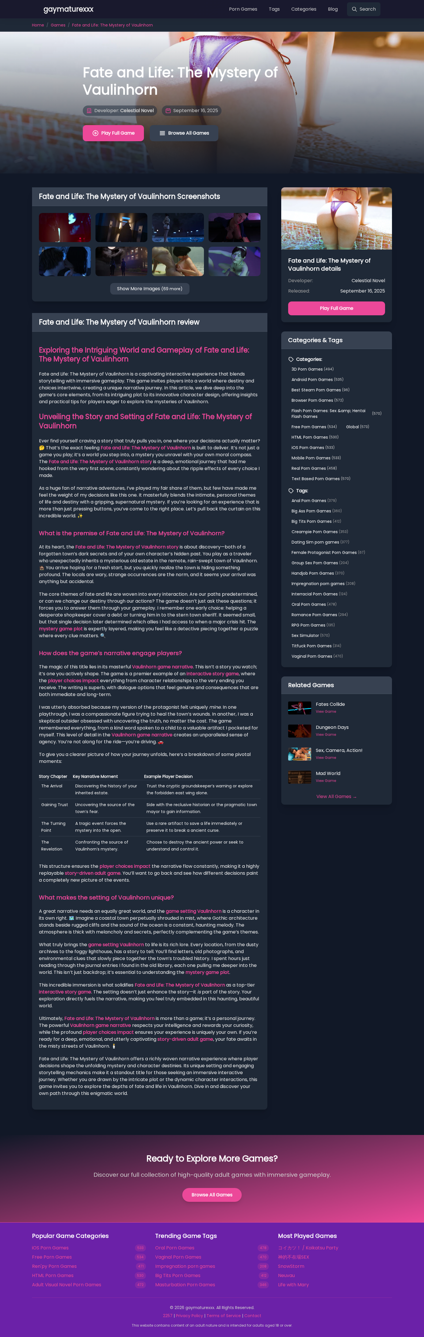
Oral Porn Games (314, 604)
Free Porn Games (314, 427)
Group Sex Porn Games (320, 563)
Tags (274, 9)
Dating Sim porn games (320, 542)
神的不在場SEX (293, 1257)
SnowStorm (291, 1266)
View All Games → (336, 796)
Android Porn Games (318, 379)
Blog (333, 9)
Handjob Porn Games (318, 573)
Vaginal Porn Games (317, 656)
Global (357, 427)
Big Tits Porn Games (316, 521)
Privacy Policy (189, 1316)
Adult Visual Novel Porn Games (66, 1284)
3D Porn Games (313, 369)
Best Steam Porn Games (321, 390)
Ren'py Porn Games (54, 1266)
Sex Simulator (311, 635)
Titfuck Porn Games (316, 646)
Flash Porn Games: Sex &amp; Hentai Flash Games (337, 413)
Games (58, 25)
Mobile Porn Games (316, 458)
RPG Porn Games (313, 625)
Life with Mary (293, 1284)
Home (38, 25)
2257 (167, 1316)
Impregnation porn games (323, 584)
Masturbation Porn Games (185, 1284)
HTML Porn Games (315, 437)
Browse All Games (188, 133)
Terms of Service (224, 1316)
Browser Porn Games (318, 400)
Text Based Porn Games (321, 479)
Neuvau (286, 1275)
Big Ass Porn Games (317, 511)
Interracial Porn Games (319, 594)
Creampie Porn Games (320, 532)
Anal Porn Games (314, 501)
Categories (303, 9)
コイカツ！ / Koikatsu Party (308, 1247)
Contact (252, 1316)
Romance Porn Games (320, 615)
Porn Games (243, 9)
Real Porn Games (314, 468)
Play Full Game (118, 133)
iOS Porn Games (313, 447)
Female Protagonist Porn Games (328, 552)
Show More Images (150, 288)
